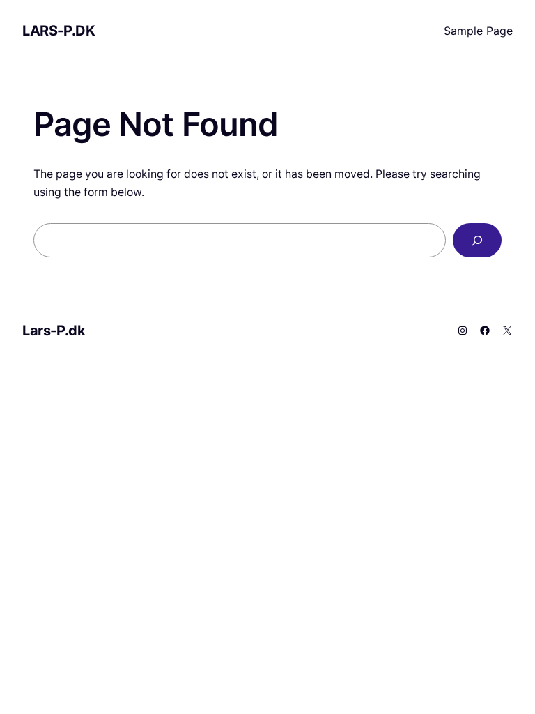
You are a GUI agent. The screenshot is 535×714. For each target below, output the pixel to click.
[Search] (477, 240)
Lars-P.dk (58, 30)
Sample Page (478, 31)
